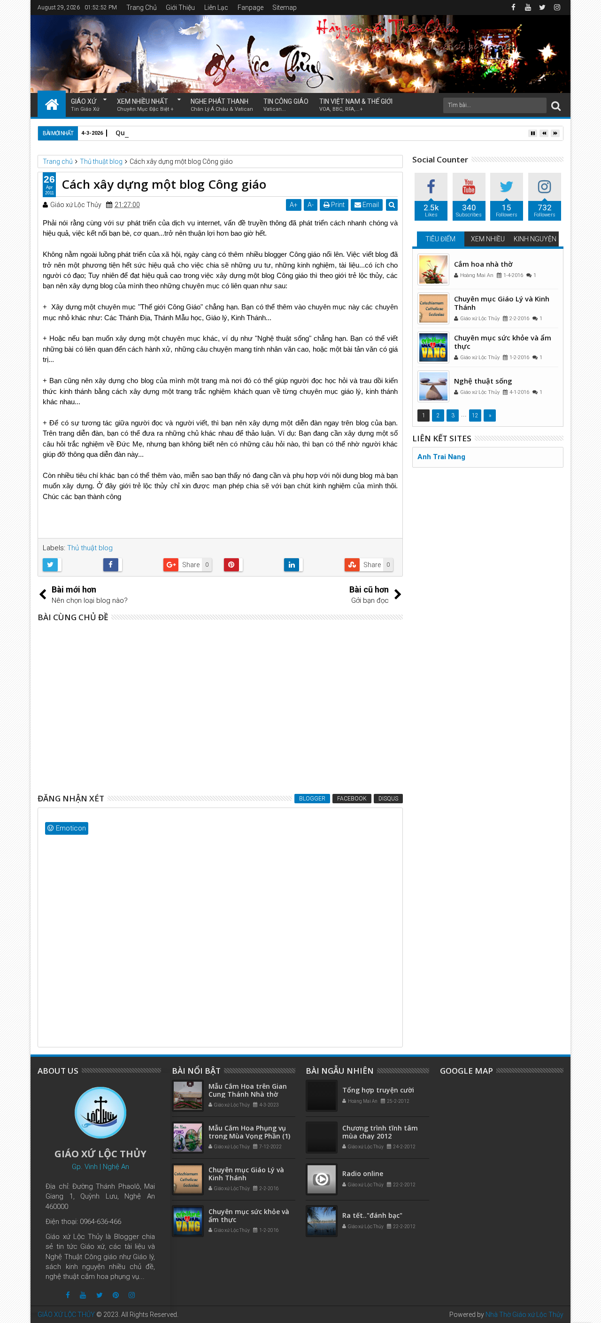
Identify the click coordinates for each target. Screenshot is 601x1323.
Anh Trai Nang (441, 457)
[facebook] (513, 7)
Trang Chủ (141, 7)
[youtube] (527, 7)
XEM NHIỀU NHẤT (145, 105)
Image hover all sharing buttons (145, 742)
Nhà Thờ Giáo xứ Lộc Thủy (524, 1314)
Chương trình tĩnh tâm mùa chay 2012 (380, 1131)
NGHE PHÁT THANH (222, 105)
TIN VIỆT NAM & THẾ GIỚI (356, 105)
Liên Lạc (216, 7)
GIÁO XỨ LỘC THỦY (66, 1314)
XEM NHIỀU (488, 239)
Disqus (388, 798)
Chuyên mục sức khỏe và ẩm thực (502, 342)
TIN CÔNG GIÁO (285, 105)
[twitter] (542, 7)
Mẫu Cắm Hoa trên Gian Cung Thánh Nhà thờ (247, 1090)
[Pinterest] (116, 1295)
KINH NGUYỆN (535, 239)
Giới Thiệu (180, 7)
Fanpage (250, 7)
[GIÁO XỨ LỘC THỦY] (52, 104)
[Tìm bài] (555, 105)
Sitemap (284, 7)
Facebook (352, 798)
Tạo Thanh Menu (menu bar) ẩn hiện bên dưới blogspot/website (197, 665)
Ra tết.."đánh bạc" (372, 1215)
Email (370, 204)
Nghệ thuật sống (483, 380)
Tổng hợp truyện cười (378, 1089)
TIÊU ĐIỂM (440, 239)
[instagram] (556, 7)
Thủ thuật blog (90, 548)
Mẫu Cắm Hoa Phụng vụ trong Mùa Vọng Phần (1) (249, 1131)
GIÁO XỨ (85, 105)
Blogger (312, 798)
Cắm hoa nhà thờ (483, 264)
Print (337, 204)
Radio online (362, 1173)
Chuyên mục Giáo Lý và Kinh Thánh (501, 303)
